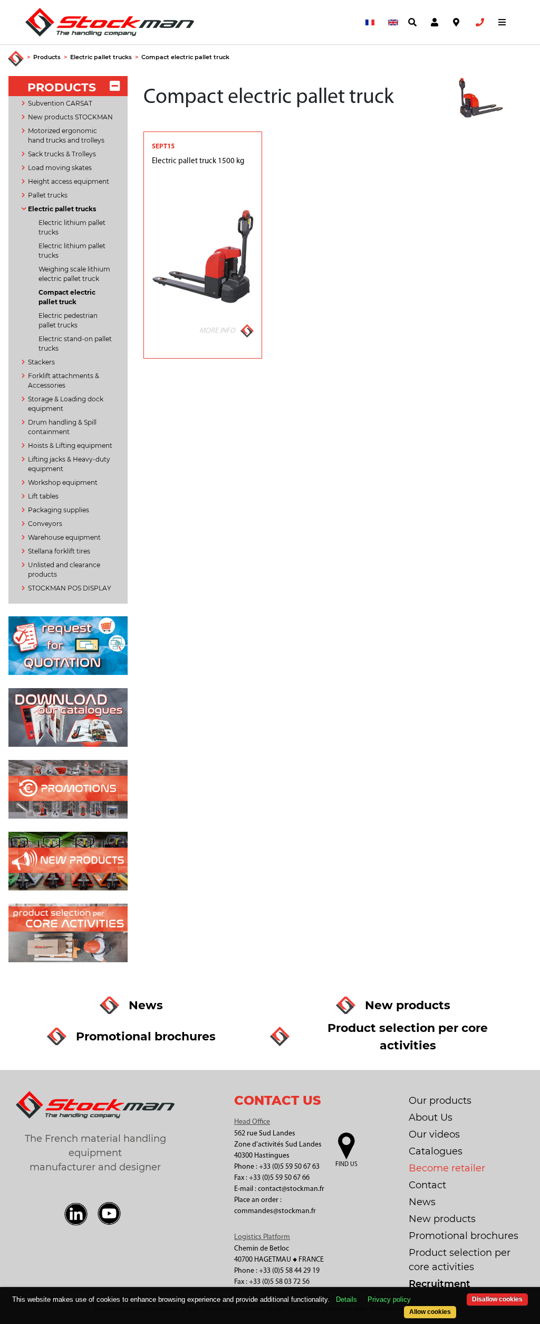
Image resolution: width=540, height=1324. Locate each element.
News (422, 1202)
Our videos (434, 1134)
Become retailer (447, 1168)
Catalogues (435, 1151)
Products (47, 57)
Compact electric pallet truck (185, 57)
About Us (430, 1117)
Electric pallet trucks (101, 57)
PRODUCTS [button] (61, 87)
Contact (427, 1185)
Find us (346, 1164)
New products (442, 1219)
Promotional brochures (463, 1236)
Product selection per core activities (459, 1260)
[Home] (15, 59)
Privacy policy (389, 1299)
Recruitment (439, 1284)
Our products (440, 1100)
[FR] (367, 22)
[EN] (390, 22)
